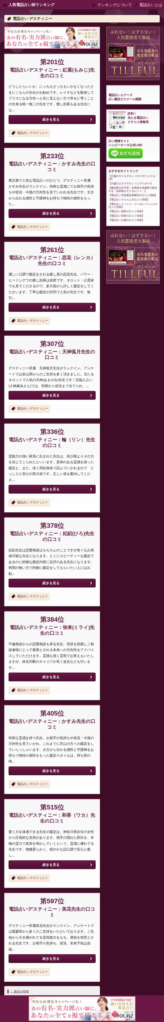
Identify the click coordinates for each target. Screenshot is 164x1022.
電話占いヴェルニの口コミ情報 (129, 199)
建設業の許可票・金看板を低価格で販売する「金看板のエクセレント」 (132, 189)
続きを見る (51, 119)
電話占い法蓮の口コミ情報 (126, 220)
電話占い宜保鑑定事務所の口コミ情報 (133, 195)
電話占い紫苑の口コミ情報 (126, 211)
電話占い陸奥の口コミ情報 (126, 215)
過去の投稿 (19, 991)
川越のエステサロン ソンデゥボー (130, 183)
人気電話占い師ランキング (32, 5)
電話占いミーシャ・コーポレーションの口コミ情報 (132, 206)
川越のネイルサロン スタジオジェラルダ (131, 177)
